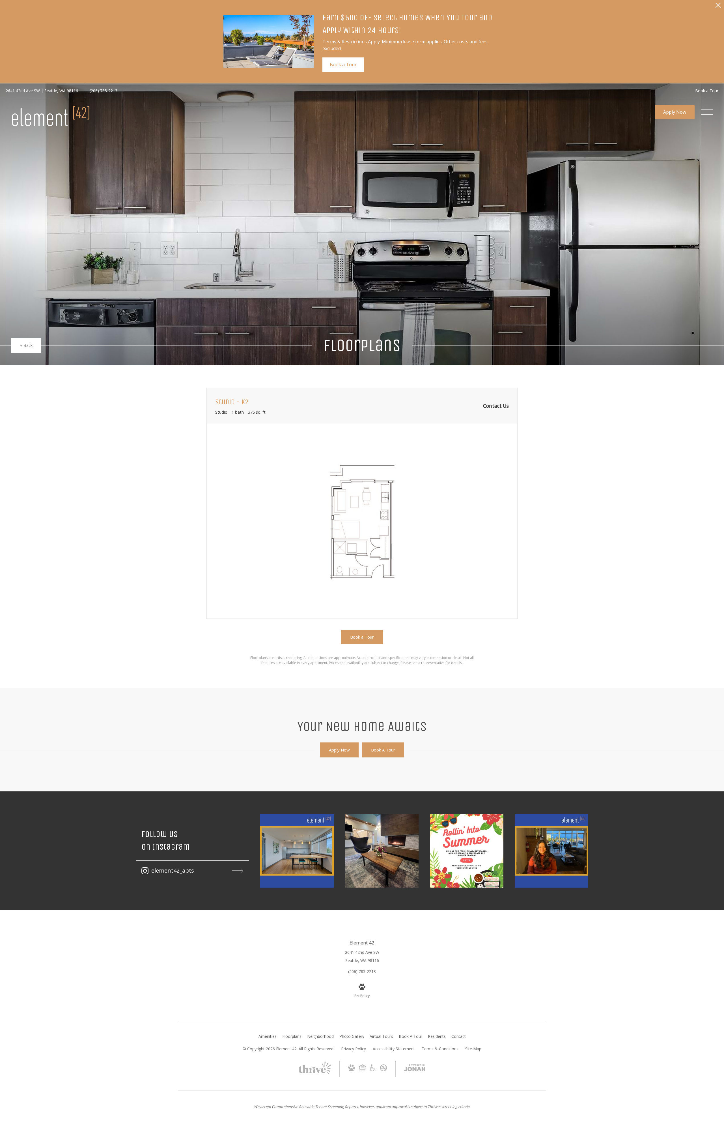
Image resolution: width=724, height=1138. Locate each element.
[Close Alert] (718, 7)
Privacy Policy (353, 1048)
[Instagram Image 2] (382, 851)
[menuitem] (267, 1036)
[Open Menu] (707, 112)
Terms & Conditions (440, 1048)
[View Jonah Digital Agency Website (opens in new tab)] (415, 1068)
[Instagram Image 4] (551, 851)
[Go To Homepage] (50, 116)
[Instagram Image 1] (297, 851)
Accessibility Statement (394, 1048)
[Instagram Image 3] (466, 851)
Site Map (473, 1048)
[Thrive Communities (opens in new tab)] (315, 1073)
